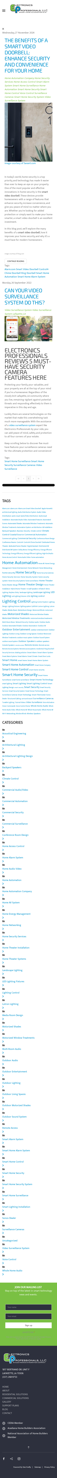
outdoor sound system (10, 641)
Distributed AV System (10, 549)
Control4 (20, 542)
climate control (36, 531)
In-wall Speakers (32, 589)
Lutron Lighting (43, 606)
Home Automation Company (20, 78)
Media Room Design (25, 610)
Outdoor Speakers (27, 641)
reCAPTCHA (28, 1332)
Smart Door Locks (44, 656)
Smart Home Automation (18, 664)
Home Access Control (25, 82)
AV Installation (47, 527)
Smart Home (9, 660)
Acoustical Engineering (14, 734)
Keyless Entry (14, 592)
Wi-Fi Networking (8, 713)
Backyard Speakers (9, 530)
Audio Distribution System (27, 512)
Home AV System (11, 903)
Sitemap (38, 1467)
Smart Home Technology (41, 680)
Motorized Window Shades (39, 614)
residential (40, 649)
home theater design (10, 584)
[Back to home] (28, 10)
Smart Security (31, 687)
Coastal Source (17, 534)
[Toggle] (3, 737)
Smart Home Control (15, 669)
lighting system (25, 606)
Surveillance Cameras (25, 465)
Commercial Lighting (9, 538)
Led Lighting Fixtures (19, 596)
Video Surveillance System (18, 310)
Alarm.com (6, 508)
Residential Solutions (15, 1395)
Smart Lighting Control (37, 683)
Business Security (23, 530)
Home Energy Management (16, 914)
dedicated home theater (18, 546)
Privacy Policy (49, 1467)
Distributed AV (44, 546)
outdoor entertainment (39, 629)
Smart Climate (33, 656)
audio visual (16, 516)
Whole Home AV (21, 710)
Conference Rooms (9, 542)
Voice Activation (48, 702)
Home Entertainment (19, 568)
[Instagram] (19, 1459)
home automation (37, 557)
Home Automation (20, 562)
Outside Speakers (8, 645)
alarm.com (14, 508)
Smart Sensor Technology (34, 691)
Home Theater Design (31, 584)
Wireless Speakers (34, 713)
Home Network (33, 568)
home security (8, 573)
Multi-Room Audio (11, 1049)
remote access (19, 645)
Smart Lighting (19, 683)
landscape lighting (26, 592)
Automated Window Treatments (34, 523)
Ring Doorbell (28, 273)
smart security (19, 687)
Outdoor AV (42, 625)
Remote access (44, 645)
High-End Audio (47, 553)
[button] (3, 10)
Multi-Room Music (8, 622)
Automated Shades (15, 523)
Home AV (41, 563)
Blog (5, 1410)
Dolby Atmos (22, 549)
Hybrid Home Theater (18, 589)
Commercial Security (27, 538)
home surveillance (32, 581)
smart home (22, 660)
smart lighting (7, 683)
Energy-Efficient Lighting (33, 553)
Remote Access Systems (10, 649)
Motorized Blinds (39, 610)
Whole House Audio (34, 710)
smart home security (37, 669)
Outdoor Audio (45, 622)
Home (5, 1387)
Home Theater (46, 581)
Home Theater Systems (14, 959)
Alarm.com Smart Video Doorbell (21, 269)
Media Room (12, 610)
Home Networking (45, 568)
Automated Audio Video (19, 519)
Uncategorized (9, 1241)
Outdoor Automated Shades (12, 625)
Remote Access (31, 645)
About (5, 1391)
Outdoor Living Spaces (28, 633)
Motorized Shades (18, 614)
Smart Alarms (22, 656)
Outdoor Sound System (41, 637)
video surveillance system (22, 425)
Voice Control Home (23, 706)
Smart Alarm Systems (9, 656)
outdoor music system (25, 637)
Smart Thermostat (39, 694)
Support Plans (10, 1406)
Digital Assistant (32, 546)
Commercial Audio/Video (15, 790)
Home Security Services (11, 576)
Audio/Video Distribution (29, 516)
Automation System (24, 527)
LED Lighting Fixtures (13, 982)
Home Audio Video (24, 557)
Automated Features (35, 519)
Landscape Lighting (41, 592)
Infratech (42, 589)
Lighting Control (16, 601)
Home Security (26, 572)
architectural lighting (9, 512)
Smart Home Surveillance (26, 86)
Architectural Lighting (13, 745)
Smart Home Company (42, 665)
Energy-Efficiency (17, 553)
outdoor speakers (42, 641)
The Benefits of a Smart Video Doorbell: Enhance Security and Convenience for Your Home (27, 55)
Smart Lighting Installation (16, 1207)
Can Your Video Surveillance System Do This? (25, 296)
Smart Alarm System (45, 652)
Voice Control (27, 93)
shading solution (21, 652)
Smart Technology (24, 694)
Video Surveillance (34, 702)
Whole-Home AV (47, 710)
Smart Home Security (29, 89)
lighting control (38, 596)
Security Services (8, 652)
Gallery (6, 1402)
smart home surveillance (20, 680)
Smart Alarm (32, 652)
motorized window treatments (41, 618)
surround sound (27, 698)
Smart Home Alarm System (31, 277)
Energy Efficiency (34, 549)
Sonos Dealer (9, 1218)
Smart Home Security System (29, 97)
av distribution (37, 527)
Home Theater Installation (15, 948)
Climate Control (10, 779)
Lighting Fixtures (14, 606)
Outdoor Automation (29, 625)
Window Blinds (21, 713)
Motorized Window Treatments (16, 618)
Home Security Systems (16, 581)
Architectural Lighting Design (17, 756)
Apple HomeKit (47, 508)
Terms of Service (30, 1339)
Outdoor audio (34, 622)
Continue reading (15, 261)
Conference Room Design (46, 538)
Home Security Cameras (45, 573)
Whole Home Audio (39, 706)
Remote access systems (27, 649)
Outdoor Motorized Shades (16, 1105)
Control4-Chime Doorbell (32, 542)
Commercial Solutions (15, 1398)
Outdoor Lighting (11, 1083)
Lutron (35, 606)
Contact (7, 1413)
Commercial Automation (35, 534)
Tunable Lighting (8, 702)
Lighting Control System (39, 602)
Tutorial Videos (20, 702)
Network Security (22, 622)
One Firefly (27, 1467)
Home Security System (29, 576)
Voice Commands (8, 705)
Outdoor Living (14, 634)
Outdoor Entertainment (16, 629)
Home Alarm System (12, 858)
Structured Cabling (14, 698)
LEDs (28, 596)
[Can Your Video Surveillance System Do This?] (28, 328)
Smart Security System (17, 691)
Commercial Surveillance (15, 824)
